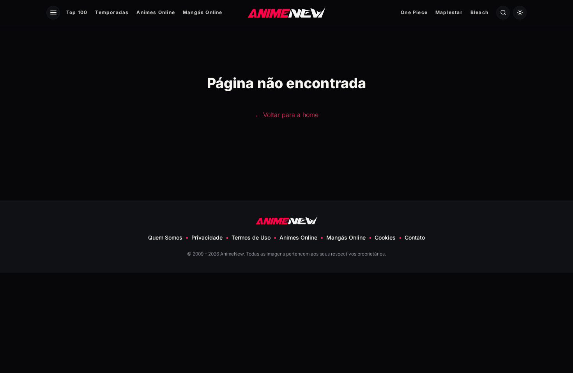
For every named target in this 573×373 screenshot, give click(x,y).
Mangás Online (203, 12)
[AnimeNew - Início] (286, 12)
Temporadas (112, 12)
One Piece (414, 12)
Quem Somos (165, 237)
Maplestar (449, 12)
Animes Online (155, 12)
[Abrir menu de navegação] (53, 13)
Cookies (385, 237)
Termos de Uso (251, 237)
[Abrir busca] (503, 13)
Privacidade (207, 237)
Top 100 (76, 12)
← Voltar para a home (286, 115)
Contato (415, 237)
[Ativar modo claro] (520, 13)
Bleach (479, 12)
